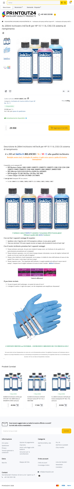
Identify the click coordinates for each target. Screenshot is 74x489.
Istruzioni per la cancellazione (25, 453)
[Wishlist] (10, 91)
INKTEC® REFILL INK (44, 443)
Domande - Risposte (34, 7)
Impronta (23, 445)
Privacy (4, 448)
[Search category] (61, 2)
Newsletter (59, 464)
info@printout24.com (47, 472)
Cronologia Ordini (43, 465)
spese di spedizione (19, 111)
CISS (39, 445)
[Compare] (6, 91)
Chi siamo (5, 443)
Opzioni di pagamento (27, 442)
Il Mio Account (42, 463)
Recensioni (19, 7)
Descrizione (6, 7)
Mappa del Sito (24, 462)
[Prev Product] (64, 91)
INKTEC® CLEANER (62, 445)
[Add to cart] (17, 405)
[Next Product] (68, 91)
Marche (4, 463)
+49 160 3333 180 (9, 477)
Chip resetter (60, 447)
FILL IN (58, 442)
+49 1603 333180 (46, 14)
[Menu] (4, 3)
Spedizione (5, 445)
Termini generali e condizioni (8, 451)
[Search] (64, 2)
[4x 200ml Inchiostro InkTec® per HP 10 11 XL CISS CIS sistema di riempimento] (40, 61)
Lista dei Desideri (61, 462)
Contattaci (59, 467)
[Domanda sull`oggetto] (26, 118)
